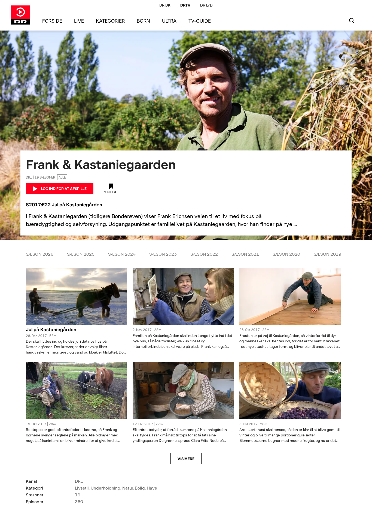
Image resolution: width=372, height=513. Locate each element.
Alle (62, 177)
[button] (76, 333)
